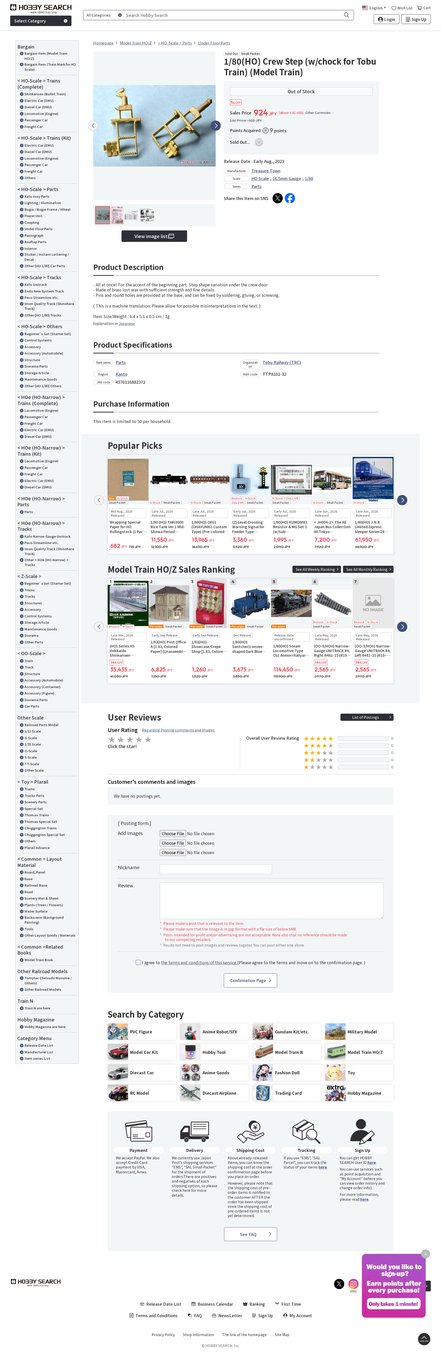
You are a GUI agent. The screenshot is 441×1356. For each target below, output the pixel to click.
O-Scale (30, 750)
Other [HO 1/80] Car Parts (44, 265)
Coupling (31, 222)
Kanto (121, 374)
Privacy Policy (163, 1334)
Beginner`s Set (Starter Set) (47, 333)
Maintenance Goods (40, 379)
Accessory (32, 346)
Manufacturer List (38, 1052)
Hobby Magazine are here (45, 1026)
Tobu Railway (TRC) (282, 362)
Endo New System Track (44, 291)
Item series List (37, 1058)
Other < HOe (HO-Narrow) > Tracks (46, 562)
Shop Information (198, 1334)
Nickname (128, 867)
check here (181, 1190)
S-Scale (30, 757)
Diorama (31, 635)
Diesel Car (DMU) (38, 106)
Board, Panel (34, 872)
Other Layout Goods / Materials (50, 935)
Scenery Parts (35, 801)
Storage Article (36, 372)
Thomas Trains (36, 814)
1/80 (309, 178)
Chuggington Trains (40, 828)
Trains (29, 589)
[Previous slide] (93, 126)
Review (125, 885)
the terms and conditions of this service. (199, 962)
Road (28, 891)
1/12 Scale (32, 731)
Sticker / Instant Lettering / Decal (46, 257)
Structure (32, 359)
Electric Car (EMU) (39, 100)
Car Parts (31, 706)
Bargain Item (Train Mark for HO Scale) (50, 67)
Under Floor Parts (38, 228)
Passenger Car (36, 119)
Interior (30, 248)
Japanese (127, 323)
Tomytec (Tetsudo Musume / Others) (48, 980)
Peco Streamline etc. (41, 297)
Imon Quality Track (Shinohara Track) (49, 306)
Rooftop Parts (35, 241)
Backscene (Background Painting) (44, 920)
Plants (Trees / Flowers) (43, 904)
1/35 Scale (32, 744)
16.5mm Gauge (287, 178)
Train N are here (37, 1008)
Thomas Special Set (40, 821)
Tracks (29, 596)
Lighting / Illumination (42, 202)
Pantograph (33, 235)
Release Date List (38, 1045)
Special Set (33, 808)
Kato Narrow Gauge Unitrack (47, 536)
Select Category (30, 21)
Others (30, 177)
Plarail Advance (37, 847)
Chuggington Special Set (44, 834)
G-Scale (30, 737)
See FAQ (248, 1234)
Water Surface (35, 911)
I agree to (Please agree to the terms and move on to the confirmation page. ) (253, 962)
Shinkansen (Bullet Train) (45, 93)
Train (28, 660)
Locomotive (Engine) (41, 113)
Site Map (282, 1334)
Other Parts (33, 642)
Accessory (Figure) (39, 693)
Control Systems (38, 340)
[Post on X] (278, 198)
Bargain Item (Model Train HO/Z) (45, 56)
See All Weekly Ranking (315, 569)
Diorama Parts (36, 366)
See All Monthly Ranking (367, 569)
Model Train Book (38, 959)
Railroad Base (35, 885)
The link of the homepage (244, 1334)
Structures (33, 602)
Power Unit (33, 215)
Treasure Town (265, 171)
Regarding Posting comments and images (178, 730)
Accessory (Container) (42, 686)
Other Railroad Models (42, 989)
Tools (28, 928)
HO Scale (260, 178)
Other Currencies (317, 113)
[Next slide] (216, 126)
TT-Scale (31, 763)
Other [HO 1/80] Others (43, 385)
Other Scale (34, 770)
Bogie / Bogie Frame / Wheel (47, 209)
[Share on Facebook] (290, 198)
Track (28, 667)
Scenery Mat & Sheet (41, 898)
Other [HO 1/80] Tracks (42, 315)
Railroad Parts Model (41, 724)
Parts (28, 511)
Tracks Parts (34, 795)
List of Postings (365, 717)
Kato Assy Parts (37, 196)
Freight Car (33, 126)
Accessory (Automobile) (43, 353)
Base (28, 878)
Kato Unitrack (35, 284)
